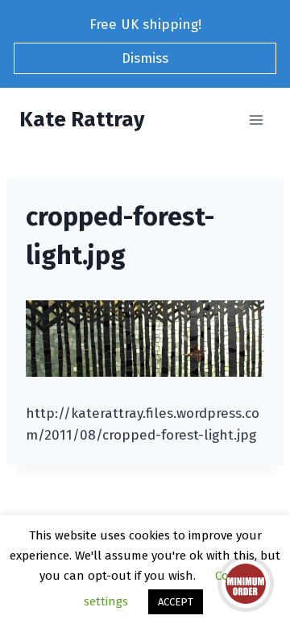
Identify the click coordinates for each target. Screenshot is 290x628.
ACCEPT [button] (175, 602)
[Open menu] (256, 119)
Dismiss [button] (145, 58)
